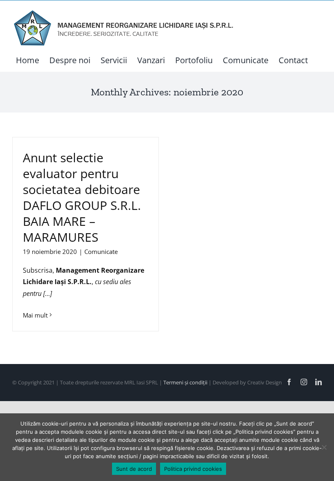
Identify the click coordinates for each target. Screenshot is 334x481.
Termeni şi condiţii (186, 382)
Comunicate (101, 251)
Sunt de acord (134, 469)
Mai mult (35, 315)
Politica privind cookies (193, 469)
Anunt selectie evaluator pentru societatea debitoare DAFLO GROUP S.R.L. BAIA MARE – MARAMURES (82, 197)
